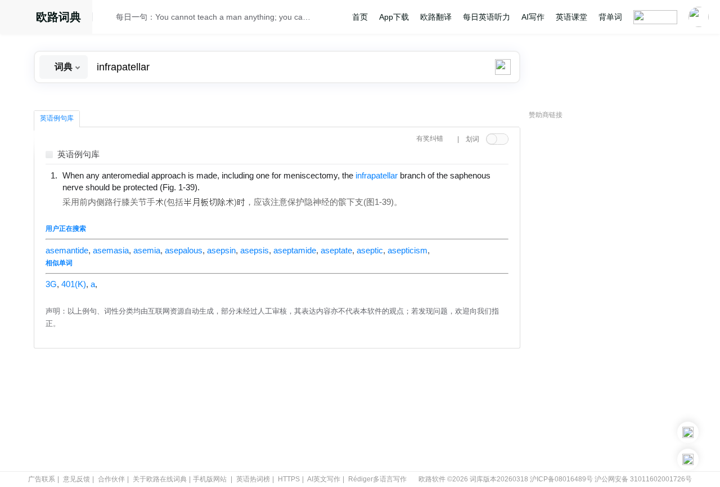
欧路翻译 (436, 16)
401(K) (73, 284)
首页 (360, 16)
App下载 (394, 16)
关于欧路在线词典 (160, 479)
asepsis (254, 250)
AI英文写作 (323, 479)
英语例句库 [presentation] (57, 118)
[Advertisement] (613, 295)
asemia (146, 250)
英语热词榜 (253, 479)
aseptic (370, 250)
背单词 (610, 16)
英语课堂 (571, 16)
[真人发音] (218, 187)
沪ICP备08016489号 (561, 479)
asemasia (111, 250)
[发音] (107, 18)
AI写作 (532, 16)
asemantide (67, 250)
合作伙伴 (111, 479)
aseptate (336, 250)
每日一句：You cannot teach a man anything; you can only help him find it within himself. (215, 16)
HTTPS (289, 479)
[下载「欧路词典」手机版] (688, 432)
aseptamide (294, 250)
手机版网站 (210, 479)
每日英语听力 (486, 16)
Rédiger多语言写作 (377, 479)
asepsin (221, 250)
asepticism (408, 250)
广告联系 (41, 479)
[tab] (57, 118)
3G (51, 284)
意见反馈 (76, 479)
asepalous (183, 250)
